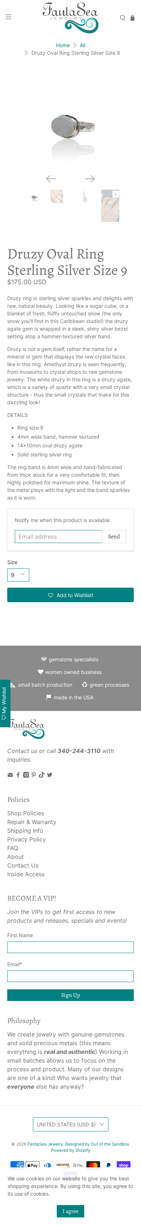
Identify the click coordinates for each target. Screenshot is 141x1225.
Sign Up (70, 995)
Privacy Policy (26, 839)
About (15, 856)
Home (63, 45)
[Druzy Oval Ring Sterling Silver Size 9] (70, 120)
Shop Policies (25, 813)
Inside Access (25, 874)
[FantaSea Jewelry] (70, 18)
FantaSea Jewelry (45, 1144)
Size (12, 562)
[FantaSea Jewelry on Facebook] (18, 775)
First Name (20, 935)
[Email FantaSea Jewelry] (10, 775)
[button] (70, 595)
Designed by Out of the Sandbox (97, 1144)
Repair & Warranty (31, 821)
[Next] (90, 178)
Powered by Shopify (70, 1150)
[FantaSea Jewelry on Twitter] (50, 775)
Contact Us (22, 865)
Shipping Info (25, 830)
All (82, 45)
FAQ (12, 848)
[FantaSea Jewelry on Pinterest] (34, 775)
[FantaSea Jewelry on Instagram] (26, 775)
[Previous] (50, 178)
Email (14, 964)
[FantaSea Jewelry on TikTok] (42, 775)
